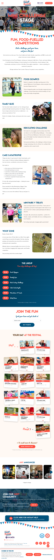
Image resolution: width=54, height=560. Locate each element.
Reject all (29, 554)
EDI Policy (15, 544)
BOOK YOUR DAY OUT (27, 446)
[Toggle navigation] (2, 3)
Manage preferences (47, 554)
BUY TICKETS (49, 3)
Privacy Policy (10, 544)
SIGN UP (34, 505)
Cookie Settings (19, 544)
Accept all (37, 554)
